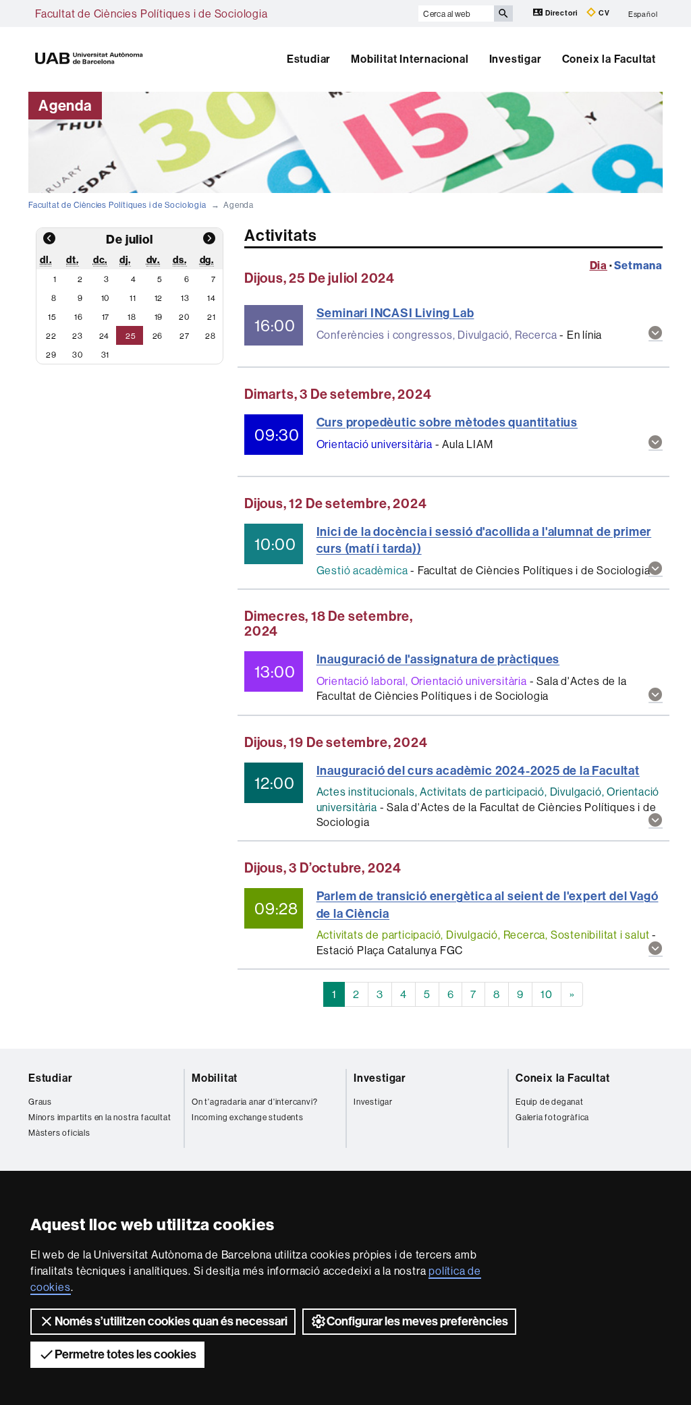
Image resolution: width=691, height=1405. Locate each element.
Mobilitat (215, 1078)
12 (159, 298)
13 (185, 298)
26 (158, 336)
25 (131, 336)
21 (211, 317)
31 (105, 355)
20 (184, 317)
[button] (655, 333)
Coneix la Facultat (609, 59)
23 (77, 336)
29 (51, 355)
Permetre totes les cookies (125, 1354)
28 (210, 336)
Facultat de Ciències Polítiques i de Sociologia (151, 13)
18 (132, 317)
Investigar (515, 59)
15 (52, 317)
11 (133, 298)
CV (603, 13)
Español (643, 13)
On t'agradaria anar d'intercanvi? (254, 1102)
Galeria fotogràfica (552, 1117)
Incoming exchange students (248, 1117)
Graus (40, 1102)
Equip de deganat (550, 1102)
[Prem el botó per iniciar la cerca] (503, 13)
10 (105, 298)
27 (184, 336)
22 (51, 336)
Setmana (638, 265)
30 (77, 355)
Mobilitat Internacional (409, 59)
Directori (561, 13)
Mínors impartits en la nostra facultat (99, 1117)
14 (211, 298)
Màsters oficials (59, 1133)
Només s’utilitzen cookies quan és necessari (171, 1321)
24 (104, 336)
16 (78, 317)
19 (159, 317)
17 (106, 317)
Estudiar (309, 59)
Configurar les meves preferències (417, 1321)
